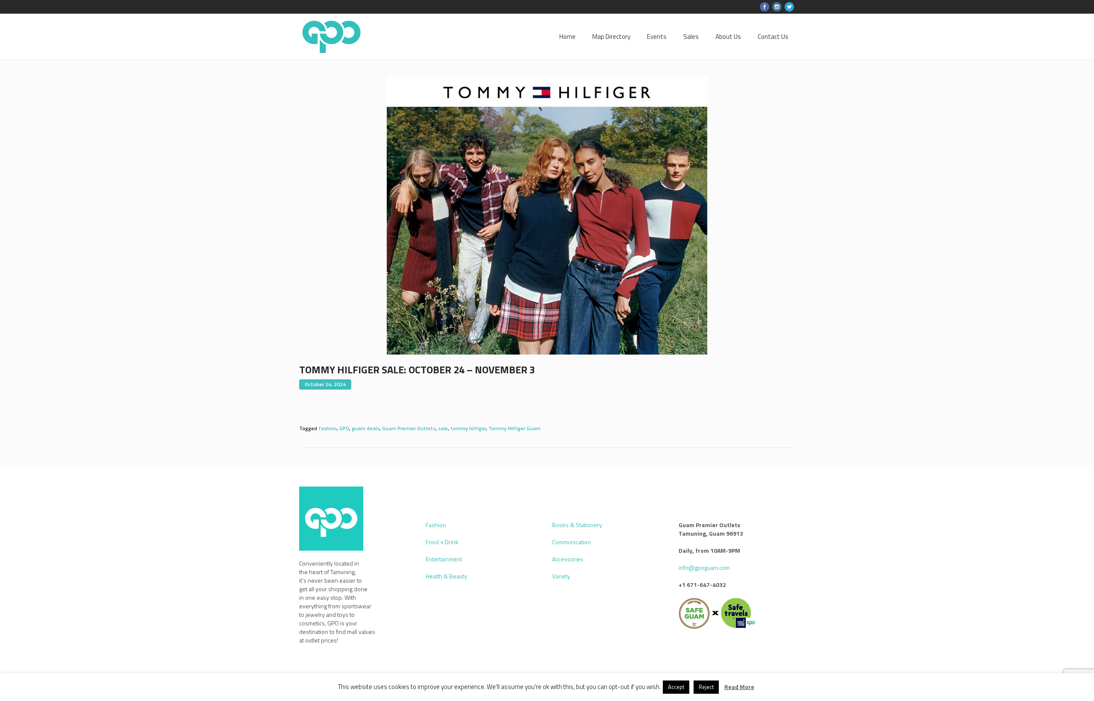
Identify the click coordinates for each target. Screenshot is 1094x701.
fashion (327, 428)
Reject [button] (706, 687)
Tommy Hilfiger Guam (514, 428)
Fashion (436, 524)
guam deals (365, 428)
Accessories (567, 558)
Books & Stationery (577, 524)
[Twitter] (789, 7)
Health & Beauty (446, 576)
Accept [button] (676, 687)
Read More (739, 687)
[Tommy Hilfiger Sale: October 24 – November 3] (547, 215)
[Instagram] (777, 7)
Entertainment (444, 558)
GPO (344, 428)
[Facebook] (764, 7)
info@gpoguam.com (704, 567)
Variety (561, 576)
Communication (571, 541)
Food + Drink (442, 541)
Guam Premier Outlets (408, 428)
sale (443, 428)
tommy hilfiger (468, 428)
